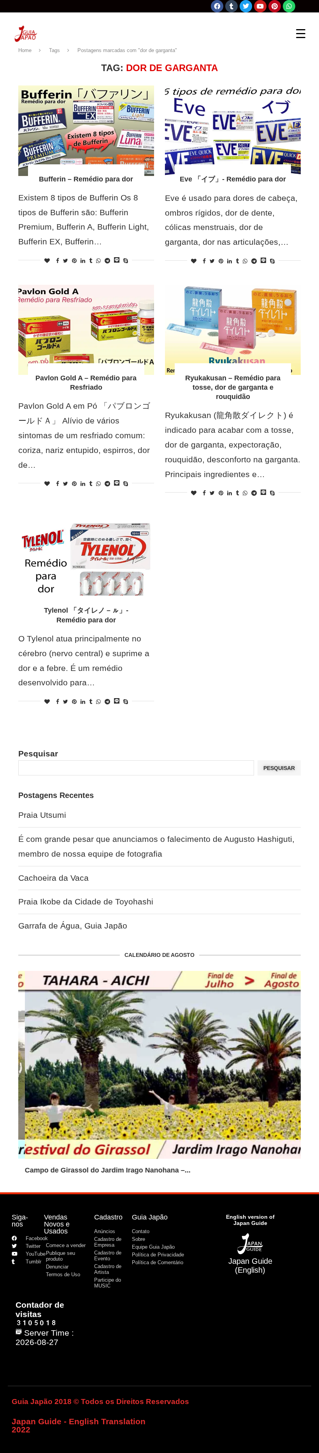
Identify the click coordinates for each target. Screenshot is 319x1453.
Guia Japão (150, 1217)
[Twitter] (246, 6)
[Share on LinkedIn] (83, 261)
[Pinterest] (274, 6)
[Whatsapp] (289, 6)
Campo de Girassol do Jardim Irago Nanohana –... (101, 1170)
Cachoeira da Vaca (53, 877)
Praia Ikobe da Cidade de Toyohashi (85, 901)
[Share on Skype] (125, 261)
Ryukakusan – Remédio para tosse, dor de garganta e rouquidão (232, 387)
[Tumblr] (231, 6)
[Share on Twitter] (65, 261)
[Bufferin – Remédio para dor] (86, 130)
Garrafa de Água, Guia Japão (72, 925)
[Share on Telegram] (107, 261)
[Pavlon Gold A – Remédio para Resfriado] (86, 330)
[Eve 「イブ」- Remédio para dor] (233, 130)
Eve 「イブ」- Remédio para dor (233, 179)
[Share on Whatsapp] (98, 261)
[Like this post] (47, 261)
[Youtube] (260, 6)
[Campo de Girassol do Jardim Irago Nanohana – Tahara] (159, 1065)
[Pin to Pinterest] (74, 261)
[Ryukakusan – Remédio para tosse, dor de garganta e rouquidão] (233, 330)
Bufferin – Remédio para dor (86, 179)
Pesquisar (38, 753)
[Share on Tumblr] (90, 261)
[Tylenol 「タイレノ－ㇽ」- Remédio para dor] (86, 562)
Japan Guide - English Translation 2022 (78, 1425)
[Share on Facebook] (57, 261)
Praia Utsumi (42, 814)
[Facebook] (217, 6)
